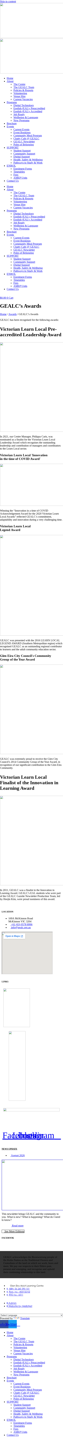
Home (10, 78)
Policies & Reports (23, 90)
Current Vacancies (23, 99)
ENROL (11, 165)
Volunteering (20, 93)
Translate (25, 1318)
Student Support (22, 150)
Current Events (21, 129)
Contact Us (13, 180)
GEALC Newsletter (24, 141)
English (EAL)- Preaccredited (29, 108)
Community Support (24, 153)
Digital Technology (23, 105)
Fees (15, 174)
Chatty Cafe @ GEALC (26, 138)
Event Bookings (22, 132)
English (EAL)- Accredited (27, 111)
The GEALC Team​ (23, 87)
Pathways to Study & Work (28, 162)
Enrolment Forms (22, 168)
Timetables (19, 171)
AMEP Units (20, 177)
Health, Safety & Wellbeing (28, 159)
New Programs (21, 120)
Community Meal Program (27, 135)
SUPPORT (13, 147)
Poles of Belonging (23, 144)
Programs (12, 102)
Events (10, 126)
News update (9, 1149)
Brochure (12, 123)
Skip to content (8, 1)
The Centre (19, 84)
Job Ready (19, 114)
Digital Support (21, 156)
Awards (12, 314)
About (10, 81)
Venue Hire (19, 96)
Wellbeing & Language (25, 117)
